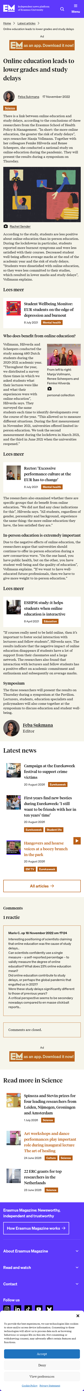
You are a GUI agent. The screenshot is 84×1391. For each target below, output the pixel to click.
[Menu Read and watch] (77, 1267)
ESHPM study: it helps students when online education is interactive (44, 608)
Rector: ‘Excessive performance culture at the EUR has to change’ (47, 474)
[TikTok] (28, 1309)
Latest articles (26, 23)
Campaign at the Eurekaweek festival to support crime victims (49, 772)
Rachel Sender (20, 226)
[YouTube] (38, 1309)
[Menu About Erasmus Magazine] (77, 1251)
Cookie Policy (30, 1385)
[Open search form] (62, 9)
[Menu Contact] (77, 1284)
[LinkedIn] (17, 1309)
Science (10, 108)
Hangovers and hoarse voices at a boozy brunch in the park (46, 849)
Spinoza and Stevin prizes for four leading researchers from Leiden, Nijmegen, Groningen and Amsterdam (50, 1104)
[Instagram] (7, 1309)
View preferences (42, 1376)
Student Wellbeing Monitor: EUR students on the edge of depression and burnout (49, 310)
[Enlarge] (75, 349)
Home (7, 23)
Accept (42, 1354)
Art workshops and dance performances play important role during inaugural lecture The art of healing (50, 1142)
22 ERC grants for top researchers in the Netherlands (43, 1177)
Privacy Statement (50, 1385)
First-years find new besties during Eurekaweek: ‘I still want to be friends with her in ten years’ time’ (50, 807)
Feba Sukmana (28, 96)
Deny (42, 1365)
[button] (78, 1316)
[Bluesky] (49, 1309)
